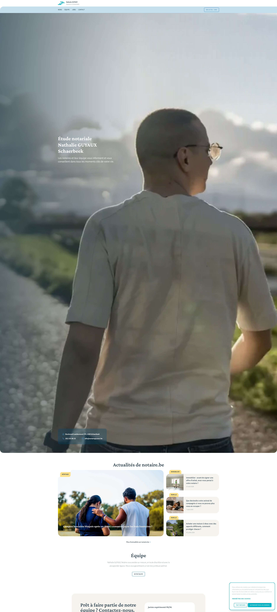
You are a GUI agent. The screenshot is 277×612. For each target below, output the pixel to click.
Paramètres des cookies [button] (241, 599)
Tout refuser (240, 605)
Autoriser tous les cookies (260, 605)
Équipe (66, 10)
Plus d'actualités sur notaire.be (137, 542)
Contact (81, 10)
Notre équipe (138, 574)
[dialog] (252, 596)
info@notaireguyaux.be (93, 438)
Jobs (74, 10)
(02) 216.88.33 (70, 438)
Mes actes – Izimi (211, 10)
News (60, 10)
